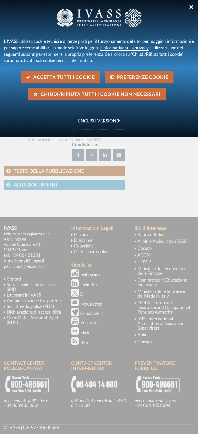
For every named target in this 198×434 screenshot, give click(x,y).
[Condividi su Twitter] (91, 155)
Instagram (90, 274)
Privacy (81, 234)
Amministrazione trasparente (34, 300)
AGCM (144, 255)
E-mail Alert (91, 313)
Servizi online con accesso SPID (31, 287)
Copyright (83, 246)
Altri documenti (35, 185)
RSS (84, 342)
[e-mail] (119, 155)
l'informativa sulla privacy (124, 47)
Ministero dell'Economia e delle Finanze (161, 271)
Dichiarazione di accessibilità (34, 312)
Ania (141, 334)
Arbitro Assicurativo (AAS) (162, 241)
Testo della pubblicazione (49, 171)
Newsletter (91, 304)
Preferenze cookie (91, 251)
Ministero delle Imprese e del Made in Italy (161, 294)
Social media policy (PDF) (30, 306)
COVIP (144, 261)
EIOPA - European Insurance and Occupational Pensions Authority (163, 307)
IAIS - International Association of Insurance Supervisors (160, 323)
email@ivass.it (31, 261)
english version (95, 118)
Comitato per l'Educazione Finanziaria (162, 282)
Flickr (85, 332)
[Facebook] (78, 155)
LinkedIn (88, 284)
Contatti (14, 279)
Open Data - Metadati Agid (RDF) (32, 320)
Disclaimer (84, 240)
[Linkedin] (105, 155)
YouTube (88, 322)
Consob (144, 248)
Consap (144, 341)
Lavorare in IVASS (24, 295)
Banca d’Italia (150, 234)
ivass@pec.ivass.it (29, 266)
